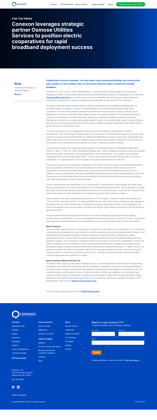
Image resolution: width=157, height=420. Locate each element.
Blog (40, 361)
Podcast (41, 357)
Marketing (16, 341)
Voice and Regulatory (20, 349)
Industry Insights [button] (98, 4)
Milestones (42, 330)
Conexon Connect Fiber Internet (130, 4)
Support (15, 345)
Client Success (44, 326)
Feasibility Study (18, 326)
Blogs (17, 94)
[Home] (19, 4)
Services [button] (53, 4)
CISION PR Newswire (90, 291)
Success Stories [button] (81, 4)
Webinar (41, 343)
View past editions (132, 360)
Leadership (69, 330)
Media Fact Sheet (72, 334)
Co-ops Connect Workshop (49, 346)
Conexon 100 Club (46, 334)
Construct (16, 337)
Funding (15, 330)
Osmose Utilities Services (58, 97)
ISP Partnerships (67, 4)
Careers (68, 345)
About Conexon (71, 326)
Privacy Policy (140, 402)
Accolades (69, 341)
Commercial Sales (19, 353)
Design (14, 334)
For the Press (70, 337)
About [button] (110, 4)
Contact (68, 349)
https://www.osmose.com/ (84, 281)
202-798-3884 (18, 379)
